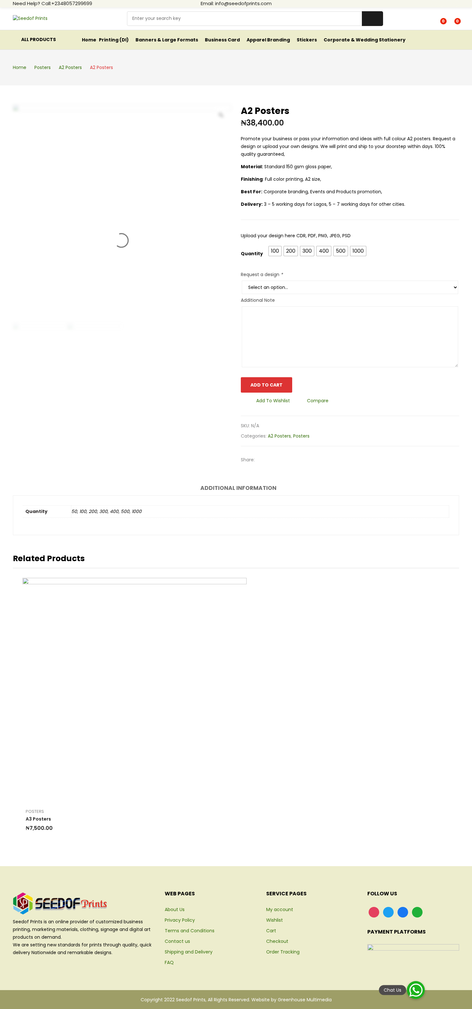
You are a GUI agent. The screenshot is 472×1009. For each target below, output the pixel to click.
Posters (301, 436)
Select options (113, 689)
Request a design (262, 274)
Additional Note (258, 300)
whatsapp (456, 3)
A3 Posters (38, 819)
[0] (439, 18)
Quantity (252, 253)
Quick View (156, 689)
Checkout (277, 941)
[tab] (238, 489)
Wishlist (274, 920)
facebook (434, 3)
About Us (175, 909)
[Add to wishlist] (127, 689)
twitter (441, 3)
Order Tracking (283, 952)
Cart (271, 930)
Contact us (177, 941)
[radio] (275, 251)
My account (279, 909)
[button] (416, 990)
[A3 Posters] (134, 690)
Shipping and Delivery (189, 952)
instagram (449, 3)
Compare (317, 400)
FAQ (169, 962)
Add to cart (266, 385)
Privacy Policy (180, 920)
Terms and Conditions (189, 930)
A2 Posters (279, 436)
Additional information (238, 488)
